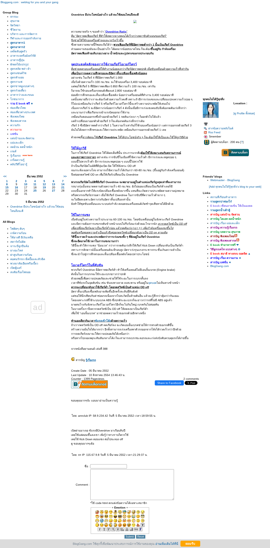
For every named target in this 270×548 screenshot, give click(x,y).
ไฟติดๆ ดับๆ (17, 228)
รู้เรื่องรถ (15, 155)
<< (5, 176)
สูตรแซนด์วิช (18, 73)
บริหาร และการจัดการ (23, 34)
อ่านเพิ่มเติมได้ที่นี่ (166, 543)
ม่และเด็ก (16, 142)
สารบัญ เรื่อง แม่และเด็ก (225, 223)
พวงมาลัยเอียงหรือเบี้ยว (24, 263)
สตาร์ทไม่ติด (17, 241)
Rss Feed (214, 132)
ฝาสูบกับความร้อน (21, 254)
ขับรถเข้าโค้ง (103, 320)
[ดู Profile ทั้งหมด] (244, 113)
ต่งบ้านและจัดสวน (22, 138)
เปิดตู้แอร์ (16, 267)
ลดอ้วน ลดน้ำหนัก (21, 147)
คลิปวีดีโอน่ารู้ (18, 164)
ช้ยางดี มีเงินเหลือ (21, 237)
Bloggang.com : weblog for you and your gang (29, 2)
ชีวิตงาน (15, 29)
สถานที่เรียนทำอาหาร (223, 197)
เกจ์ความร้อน (18, 233)
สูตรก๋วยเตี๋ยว (18, 90)
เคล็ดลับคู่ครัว (18, 51)
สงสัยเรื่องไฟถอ (20, 272)
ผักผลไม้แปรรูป (19, 64)
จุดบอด (152, 282)
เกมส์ (13, 151)
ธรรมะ (14, 16)
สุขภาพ (14, 21)
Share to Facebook (169, 382)
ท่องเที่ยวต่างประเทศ (22, 112)
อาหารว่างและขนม (22, 94)
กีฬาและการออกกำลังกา (25, 38)
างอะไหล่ (16, 250)
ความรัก (15, 125)
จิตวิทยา (15, 25)
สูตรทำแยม (17, 77)
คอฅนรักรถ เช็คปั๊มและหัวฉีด (27, 259)
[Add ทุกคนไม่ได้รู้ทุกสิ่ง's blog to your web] (235, 186)
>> (65, 176)
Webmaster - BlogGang (225, 180)
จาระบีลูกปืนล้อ (19, 246)
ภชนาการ (17, 99)
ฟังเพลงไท (17, 116)
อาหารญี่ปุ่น (17, 60)
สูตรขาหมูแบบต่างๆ (22, 86)
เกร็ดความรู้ (17, 160)
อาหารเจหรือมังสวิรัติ (23, 55)
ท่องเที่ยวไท (18, 107)
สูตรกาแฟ (16, 81)
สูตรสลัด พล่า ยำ (20, 68)
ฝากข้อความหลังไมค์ (220, 128)
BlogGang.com (219, 266)
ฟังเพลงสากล (18, 120)
